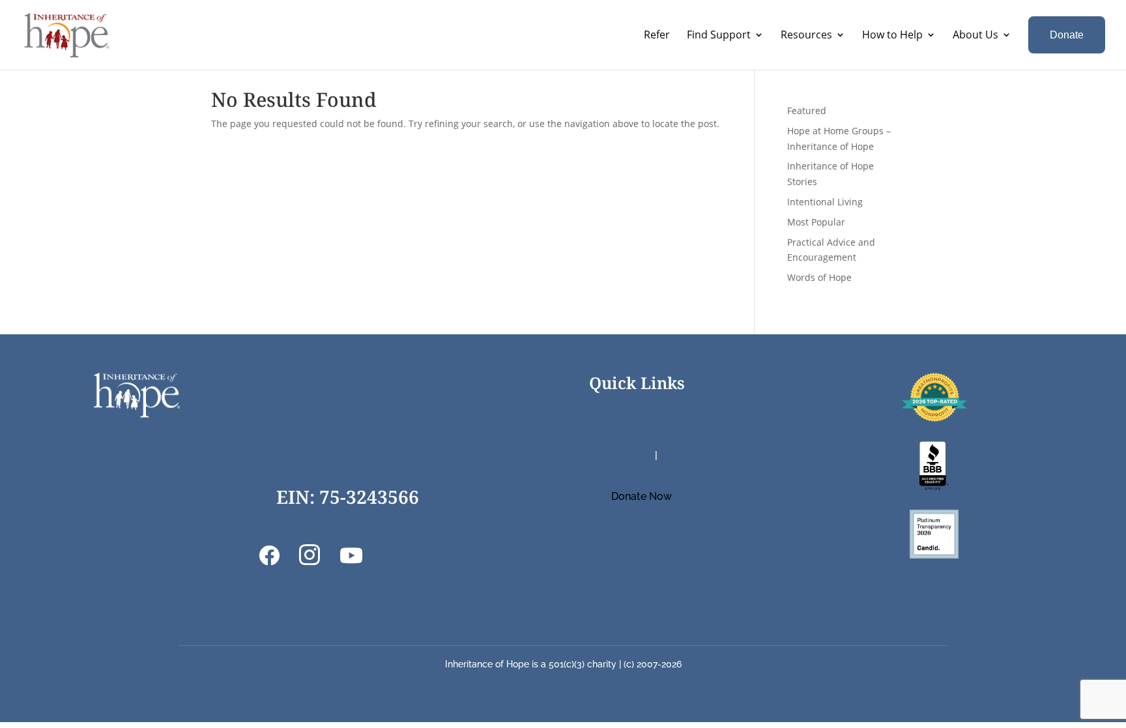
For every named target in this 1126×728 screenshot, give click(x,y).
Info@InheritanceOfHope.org (404, 464)
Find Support (719, 34)
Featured (806, 110)
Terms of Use (690, 454)
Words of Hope (819, 277)
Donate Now (641, 496)
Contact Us (613, 424)
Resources (806, 34)
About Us (975, 34)
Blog (599, 408)
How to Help (892, 34)
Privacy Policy (620, 454)
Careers (606, 439)
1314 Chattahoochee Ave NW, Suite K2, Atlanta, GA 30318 (406, 389)
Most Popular (816, 222)
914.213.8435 (333, 432)
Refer (657, 34)
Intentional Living (825, 202)
